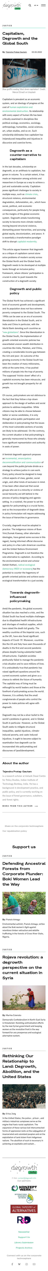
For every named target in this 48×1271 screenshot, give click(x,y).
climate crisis (31, 194)
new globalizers (10, 332)
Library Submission (24, 1242)
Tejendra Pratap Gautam (16, 52)
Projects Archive (24, 1247)
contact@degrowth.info (27, 1178)
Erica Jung (11, 1114)
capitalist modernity (26, 241)
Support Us (24, 1237)
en (35, 5)
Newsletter (24, 1232)
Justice (7, 26)
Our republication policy (14, 831)
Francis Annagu (13, 919)
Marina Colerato (13, 1015)
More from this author (17, 806)
